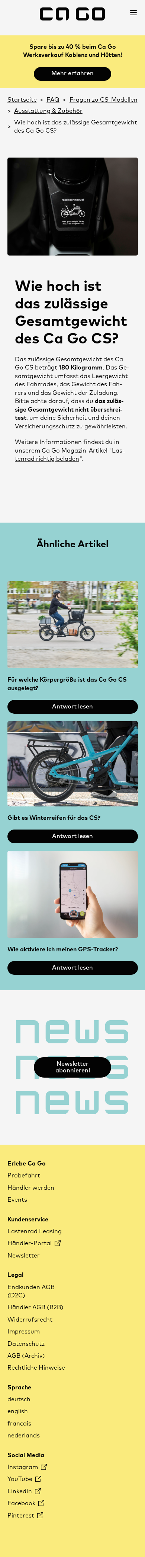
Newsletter (23, 1256)
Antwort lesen (72, 707)
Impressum (23, 1332)
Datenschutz (26, 1344)
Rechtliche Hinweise (36, 1368)
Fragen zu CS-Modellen (104, 100)
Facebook (22, 1503)
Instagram (23, 1467)
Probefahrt (23, 1176)
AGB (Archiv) (26, 1356)
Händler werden (30, 1188)
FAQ (52, 100)
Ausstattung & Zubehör (48, 111)
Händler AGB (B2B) (35, 1307)
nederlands (23, 1436)
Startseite (22, 100)
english (17, 1411)
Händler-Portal (30, 1243)
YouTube (20, 1479)
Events (17, 1200)
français (19, 1424)
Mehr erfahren (72, 73)
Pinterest (21, 1516)
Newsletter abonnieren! (72, 1067)
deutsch (18, 1399)
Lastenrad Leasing (34, 1231)
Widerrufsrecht (29, 1320)
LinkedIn (20, 1491)
